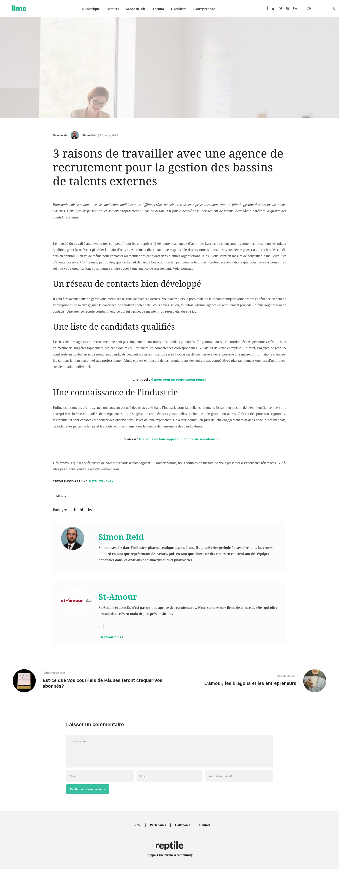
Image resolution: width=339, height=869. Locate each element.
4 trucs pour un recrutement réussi (178, 379)
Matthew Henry (101, 481)
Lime (137, 825)
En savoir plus (109, 637)
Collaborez (182, 825)
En (309, 8)
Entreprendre (204, 9)
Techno (158, 9)
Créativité (178, 9)
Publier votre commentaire (87, 789)
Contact (204, 825)
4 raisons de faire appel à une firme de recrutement (179, 439)
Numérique (91, 9)
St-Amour (117, 596)
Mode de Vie (136, 9)
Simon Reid (89, 135)
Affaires (113, 9)
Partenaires (158, 825)
